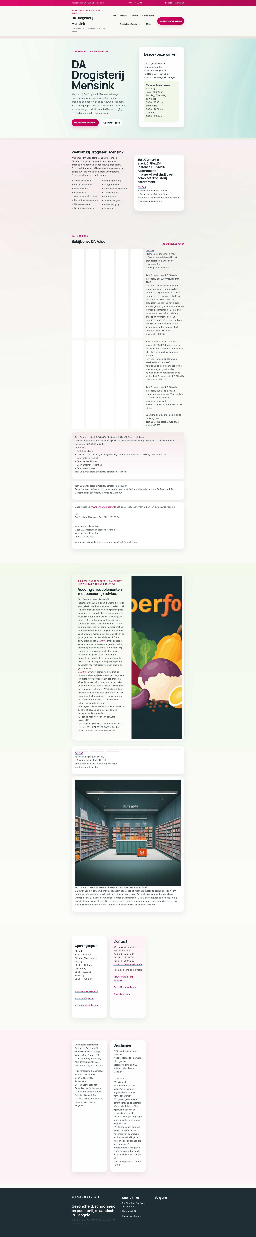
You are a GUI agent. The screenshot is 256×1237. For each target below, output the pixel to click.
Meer (148, 24)
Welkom (123, 15)
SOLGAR (142, 187)
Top (114, 15)
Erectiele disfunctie (128, 24)
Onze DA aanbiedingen (125, 987)
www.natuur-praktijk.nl (86, 991)
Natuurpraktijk (121, 977)
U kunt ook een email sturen (128, 964)
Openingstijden (148, 15)
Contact (134, 15)
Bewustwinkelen (122, 994)
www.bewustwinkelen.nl (103, 507)
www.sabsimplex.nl (84, 998)
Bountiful (101, 641)
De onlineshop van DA (174, 3)
